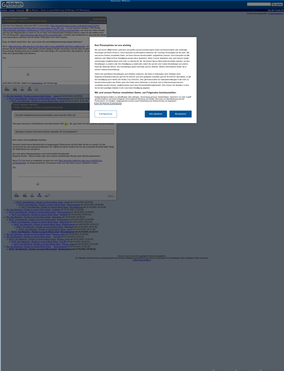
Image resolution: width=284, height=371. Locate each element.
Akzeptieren (180, 114)
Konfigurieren (105, 114)
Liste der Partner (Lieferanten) (108, 104)
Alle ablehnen (155, 114)
